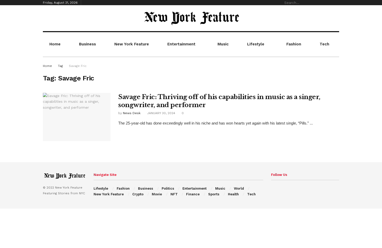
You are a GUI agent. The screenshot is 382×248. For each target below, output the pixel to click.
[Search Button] (336, 2)
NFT (174, 194)
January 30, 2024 (160, 113)
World (239, 188)
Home (55, 44)
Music (223, 44)
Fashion (293, 44)
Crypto (137, 194)
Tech (324, 44)
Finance (193, 194)
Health (233, 194)
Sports (213, 194)
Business (87, 44)
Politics (168, 188)
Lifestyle (255, 44)
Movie (157, 194)
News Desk (132, 113)
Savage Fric (78, 66)
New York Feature (131, 44)
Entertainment (181, 44)
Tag (60, 66)
